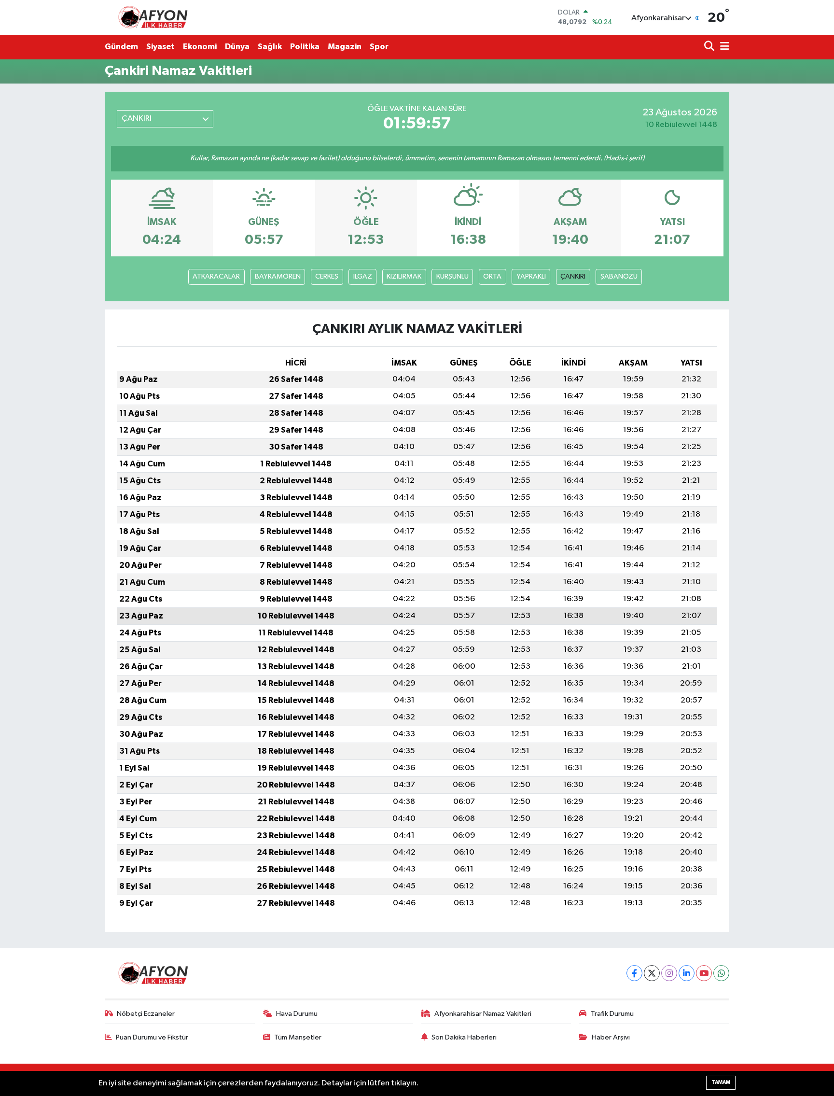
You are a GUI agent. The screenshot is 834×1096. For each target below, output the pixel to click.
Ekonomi (200, 46)
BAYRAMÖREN (278, 276)
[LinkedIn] (687, 973)
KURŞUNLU (452, 276)
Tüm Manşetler (297, 1037)
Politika (305, 46)
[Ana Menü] (723, 47)
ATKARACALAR (216, 276)
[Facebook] (634, 973)
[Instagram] (669, 973)
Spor (379, 46)
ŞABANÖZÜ (619, 276)
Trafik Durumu (612, 1013)
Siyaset (160, 46)
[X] (652, 973)
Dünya (237, 46)
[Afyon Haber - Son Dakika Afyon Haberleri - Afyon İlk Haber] (155, 17)
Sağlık (270, 46)
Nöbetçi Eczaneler (146, 1013)
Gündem (121, 46)
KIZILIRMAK (404, 276)
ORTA (492, 276)
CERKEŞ (326, 276)
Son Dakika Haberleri (464, 1037)
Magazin (344, 46)
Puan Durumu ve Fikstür (152, 1037)
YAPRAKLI (531, 276)
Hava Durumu (297, 1013)
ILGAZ (362, 276)
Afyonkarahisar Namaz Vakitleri (482, 1013)
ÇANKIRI (572, 276)
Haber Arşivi (611, 1037)
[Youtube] (704, 973)
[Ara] (710, 47)
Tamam (720, 1082)
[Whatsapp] (721, 973)
